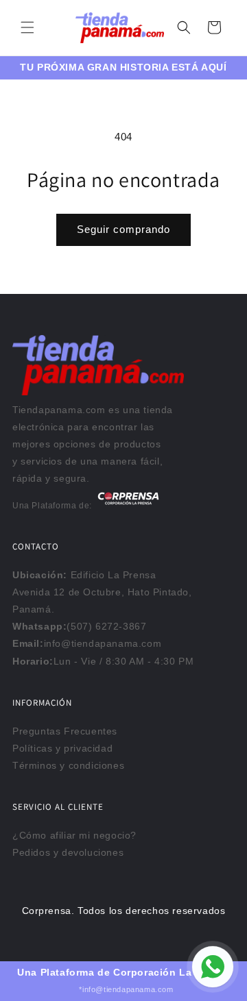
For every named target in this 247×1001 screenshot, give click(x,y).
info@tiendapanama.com (103, 643)
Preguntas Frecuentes (64, 731)
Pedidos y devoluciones (68, 852)
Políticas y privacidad (62, 748)
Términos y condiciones (68, 765)
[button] (27, 27)
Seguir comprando (123, 229)
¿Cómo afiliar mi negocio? (74, 835)
